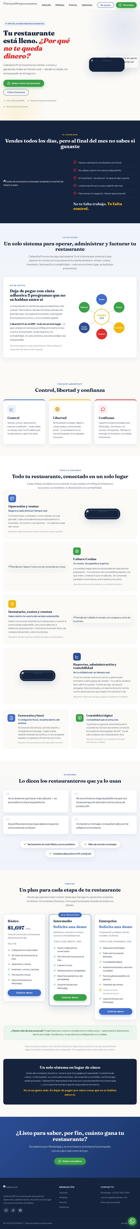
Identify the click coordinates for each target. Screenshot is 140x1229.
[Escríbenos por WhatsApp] (132, 1221)
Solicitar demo (24, 992)
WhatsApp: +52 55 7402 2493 (115, 1192)
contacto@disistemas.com (114, 1197)
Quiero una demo (72, 1161)
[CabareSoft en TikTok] (13, 1210)
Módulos (60, 5)
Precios (73, 5)
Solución (46, 5)
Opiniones (87, 5)
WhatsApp (128, 5)
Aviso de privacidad (110, 1202)
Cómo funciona (16, 92)
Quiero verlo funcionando (25, 83)
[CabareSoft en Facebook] (20, 1210)
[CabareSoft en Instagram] (6, 1210)
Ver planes (105, 5)
